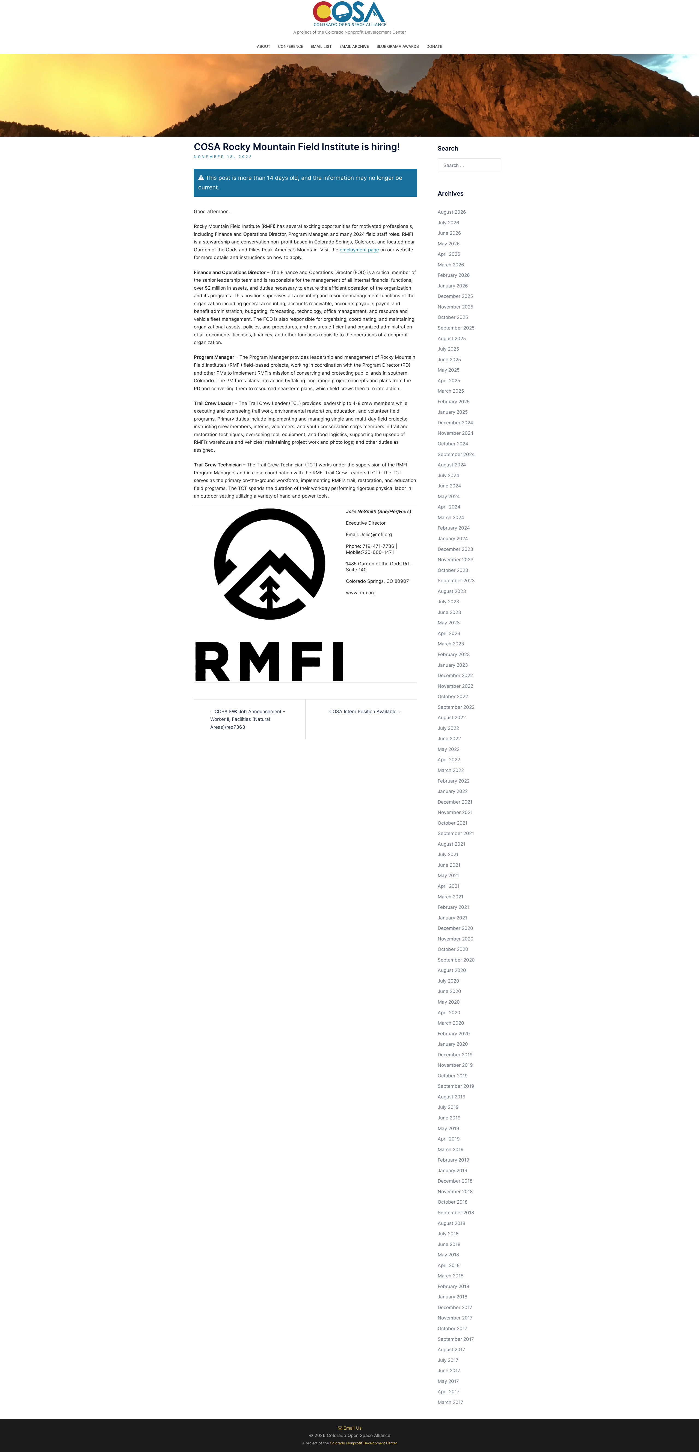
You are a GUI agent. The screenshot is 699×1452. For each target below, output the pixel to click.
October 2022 (453, 696)
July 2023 (448, 601)
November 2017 (455, 1318)
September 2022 (456, 707)
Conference (290, 46)
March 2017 (450, 1402)
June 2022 (449, 738)
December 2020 (455, 928)
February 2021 (453, 907)
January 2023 (453, 665)
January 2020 (453, 1044)
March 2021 (450, 897)
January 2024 (453, 538)
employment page (359, 249)
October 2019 (453, 1075)
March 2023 (451, 643)
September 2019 (456, 1086)
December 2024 (455, 422)
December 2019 (455, 1054)
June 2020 (449, 991)
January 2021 (452, 918)
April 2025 (449, 380)
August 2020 (452, 970)
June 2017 (449, 1370)
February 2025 (454, 401)
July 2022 (448, 728)
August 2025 (452, 338)
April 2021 (449, 886)
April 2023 (449, 633)
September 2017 (456, 1339)
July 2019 (448, 1107)
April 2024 (449, 507)
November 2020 (455, 939)
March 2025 (451, 391)
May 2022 (449, 749)
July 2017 (448, 1360)
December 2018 (455, 1181)
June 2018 (449, 1244)
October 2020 (453, 949)
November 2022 (455, 686)
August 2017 (451, 1349)
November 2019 (455, 1065)
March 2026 (451, 265)
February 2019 (453, 1160)
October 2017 (452, 1328)
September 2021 (456, 833)
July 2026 (448, 222)
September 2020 (456, 960)
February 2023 (454, 654)
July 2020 (448, 981)
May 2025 (449, 370)
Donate (434, 46)
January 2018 (452, 1297)
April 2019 (449, 1139)
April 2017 (449, 1391)
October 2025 (453, 317)
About (263, 46)
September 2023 (456, 580)
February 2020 (454, 1033)
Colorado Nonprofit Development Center (363, 1443)
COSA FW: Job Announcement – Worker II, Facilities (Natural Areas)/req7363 (247, 719)
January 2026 (453, 286)
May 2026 (449, 243)
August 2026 (452, 212)
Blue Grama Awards (398, 46)
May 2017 (448, 1381)
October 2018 (452, 1202)
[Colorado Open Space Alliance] (349, 15)
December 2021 (455, 802)
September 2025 (456, 328)
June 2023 (449, 612)
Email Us (352, 1428)
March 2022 (451, 770)
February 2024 (454, 528)
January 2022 (453, 791)
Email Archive (354, 46)
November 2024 (455, 433)
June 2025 (449, 359)
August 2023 (452, 591)
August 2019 (452, 1097)
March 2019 (451, 1149)
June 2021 (449, 865)
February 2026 (454, 275)
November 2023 (455, 559)
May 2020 (449, 1002)
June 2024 (449, 486)
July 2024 (448, 475)
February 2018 (453, 1286)
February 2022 (454, 781)
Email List (321, 46)
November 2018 (455, 1191)
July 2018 (448, 1233)
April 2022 (449, 759)
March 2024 (451, 517)
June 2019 (449, 1118)
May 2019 (448, 1128)
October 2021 (452, 823)
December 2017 (455, 1307)
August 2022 (452, 717)
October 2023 (453, 570)
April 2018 (449, 1265)
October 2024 (453, 443)
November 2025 (455, 307)
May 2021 (448, 875)
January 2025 (453, 412)
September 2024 (456, 454)
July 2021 (448, 854)
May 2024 (449, 496)
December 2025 (455, 296)
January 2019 (452, 1170)
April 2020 (449, 1012)
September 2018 (456, 1212)
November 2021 (455, 812)
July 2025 (448, 349)
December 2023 (455, 549)
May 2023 (449, 622)
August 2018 (451, 1223)
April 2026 (449, 254)
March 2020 (451, 1023)
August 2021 (451, 844)
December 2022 (455, 675)
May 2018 (448, 1254)
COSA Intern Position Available (362, 711)
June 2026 (449, 233)
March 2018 (450, 1275)
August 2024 (452, 465)
